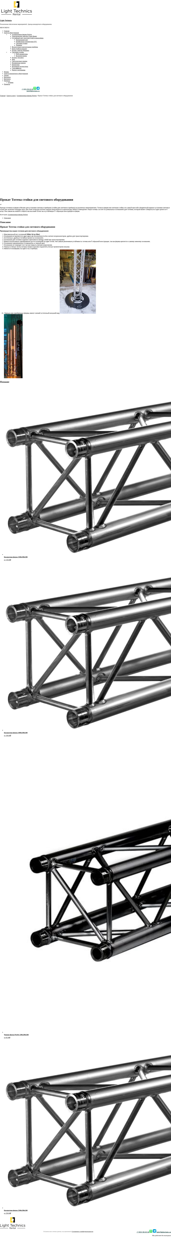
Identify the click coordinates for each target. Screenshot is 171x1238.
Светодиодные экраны (19, 61)
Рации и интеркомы (18, 70)
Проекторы (15, 65)
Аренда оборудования (11, 33)
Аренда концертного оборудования (16, 73)
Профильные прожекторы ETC (26, 41)
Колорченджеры (21, 56)
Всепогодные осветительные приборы (25, 47)
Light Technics (6, 20)
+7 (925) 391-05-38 (27, 89)
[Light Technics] (17, 16)
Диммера (19, 45)
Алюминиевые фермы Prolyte (22, 34)
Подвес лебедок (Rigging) (20, 50)
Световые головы (18, 52)
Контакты (7, 77)
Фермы (6, 72)
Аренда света (11, 96)
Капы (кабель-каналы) (19, 49)
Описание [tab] (7, 218)
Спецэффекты (16, 68)
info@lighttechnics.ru (33, 91)
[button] (5, 27)
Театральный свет (22, 40)
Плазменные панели (19, 63)
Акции (6, 75)
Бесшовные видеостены (20, 66)
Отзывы (10, 82)
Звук (13, 59)
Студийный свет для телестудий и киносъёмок (27, 38)
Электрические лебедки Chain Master (24, 36)
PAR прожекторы (22, 54)
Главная (6, 31)
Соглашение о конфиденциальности (82, 1231)
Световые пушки (21, 43)
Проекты (7, 81)
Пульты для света (18, 57)
